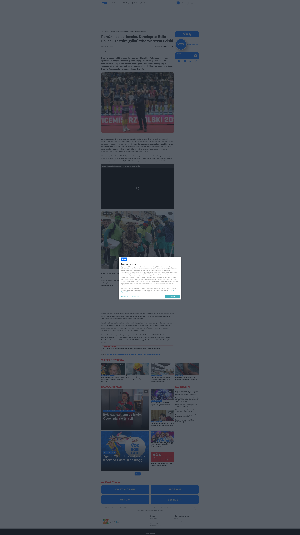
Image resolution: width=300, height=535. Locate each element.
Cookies (130, 291)
